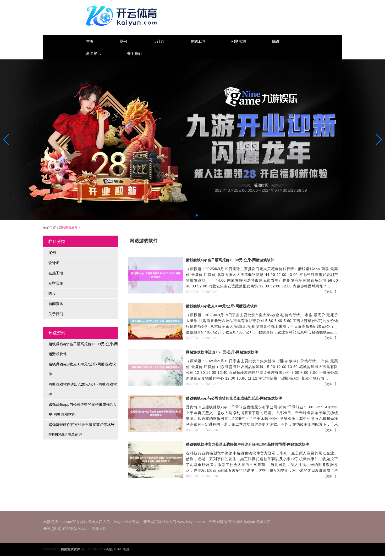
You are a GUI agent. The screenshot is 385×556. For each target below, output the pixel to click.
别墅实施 (238, 41)
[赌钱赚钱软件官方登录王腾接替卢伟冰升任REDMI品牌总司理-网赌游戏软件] (155, 459)
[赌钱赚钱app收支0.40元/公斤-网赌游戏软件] (155, 321)
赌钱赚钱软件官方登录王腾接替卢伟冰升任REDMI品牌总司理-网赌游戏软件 (247, 444)
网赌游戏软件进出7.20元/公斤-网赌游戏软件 (82, 389)
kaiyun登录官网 (126, 522)
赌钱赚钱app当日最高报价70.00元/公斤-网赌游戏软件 (83, 349)
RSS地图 (106, 549)
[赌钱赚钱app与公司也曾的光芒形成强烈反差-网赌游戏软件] (155, 413)
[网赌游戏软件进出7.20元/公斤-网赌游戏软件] (155, 367)
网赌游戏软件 (68, 228)
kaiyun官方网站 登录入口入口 (86, 522)
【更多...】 (330, 292)
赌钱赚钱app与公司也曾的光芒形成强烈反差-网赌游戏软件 (82, 409)
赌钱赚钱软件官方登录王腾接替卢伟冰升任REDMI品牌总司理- (81, 429)
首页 (90, 41)
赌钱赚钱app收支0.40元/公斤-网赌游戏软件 (82, 369)
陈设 (275, 41)
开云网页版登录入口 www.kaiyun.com (174, 522)
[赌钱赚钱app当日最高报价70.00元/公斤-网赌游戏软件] (155, 275)
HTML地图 (121, 549)
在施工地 (197, 41)
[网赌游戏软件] (123, 15)
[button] (378, 139)
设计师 (158, 41)
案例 (123, 41)
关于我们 (134, 53)
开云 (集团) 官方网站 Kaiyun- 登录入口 (75, 528)
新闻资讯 (93, 53)
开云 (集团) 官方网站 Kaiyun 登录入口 (240, 522)
